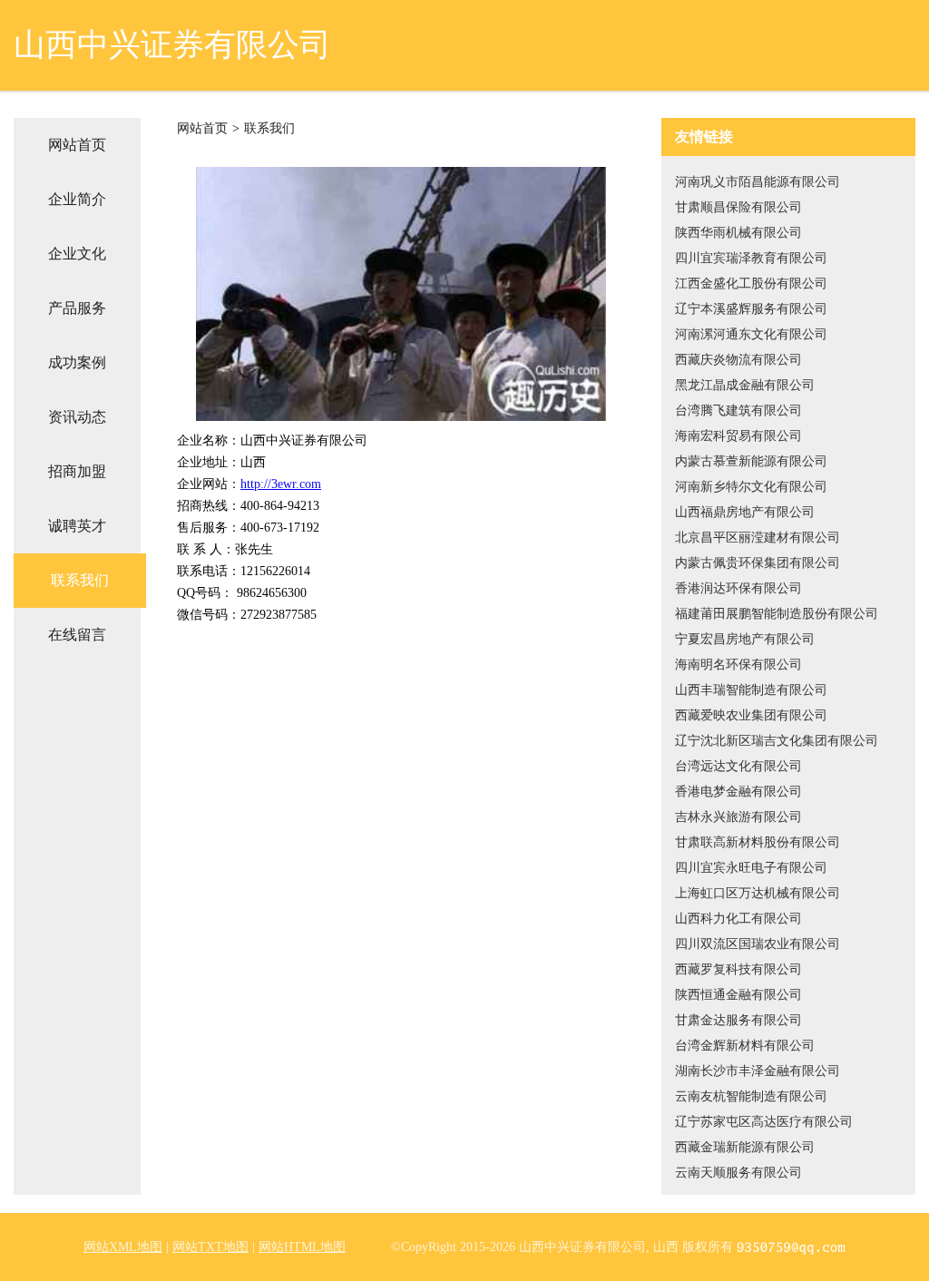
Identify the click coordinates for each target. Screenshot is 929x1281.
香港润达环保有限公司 (738, 588)
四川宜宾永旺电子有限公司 (751, 868)
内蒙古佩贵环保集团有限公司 (757, 563)
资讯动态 (77, 417)
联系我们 (80, 580)
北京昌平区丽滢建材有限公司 (757, 537)
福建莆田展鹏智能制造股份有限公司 (776, 614)
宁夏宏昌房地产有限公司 (745, 639)
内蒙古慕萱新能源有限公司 (751, 461)
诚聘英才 (77, 525)
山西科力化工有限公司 (738, 918)
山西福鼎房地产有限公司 (745, 512)
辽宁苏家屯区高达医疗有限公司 (764, 1122)
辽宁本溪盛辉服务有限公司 (751, 309)
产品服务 (77, 308)
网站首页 (77, 144)
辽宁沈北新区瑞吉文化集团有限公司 (776, 741)
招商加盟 (77, 471)
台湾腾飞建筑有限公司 (738, 410)
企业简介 (77, 199)
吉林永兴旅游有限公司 (738, 817)
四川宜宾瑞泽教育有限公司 (751, 258)
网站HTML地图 (302, 1247)
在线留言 (77, 634)
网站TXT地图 (210, 1247)
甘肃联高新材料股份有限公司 (757, 842)
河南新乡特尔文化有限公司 (751, 487)
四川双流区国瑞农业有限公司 (757, 944)
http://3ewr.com (280, 484)
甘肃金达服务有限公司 (738, 1020)
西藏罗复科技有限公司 (738, 969)
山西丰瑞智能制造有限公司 (751, 690)
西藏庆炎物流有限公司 (738, 360)
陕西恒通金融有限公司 (738, 995)
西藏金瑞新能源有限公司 (745, 1147)
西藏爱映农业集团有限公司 (751, 715)
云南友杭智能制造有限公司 (751, 1096)
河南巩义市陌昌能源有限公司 (757, 182)
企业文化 (77, 253)
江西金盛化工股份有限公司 (751, 283)
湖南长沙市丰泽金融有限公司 (757, 1071)
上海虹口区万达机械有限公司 (757, 893)
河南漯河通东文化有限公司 (751, 334)
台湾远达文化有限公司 (738, 766)
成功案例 (77, 362)
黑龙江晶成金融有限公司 (745, 385)
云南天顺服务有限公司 (738, 1172)
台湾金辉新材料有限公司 (745, 1045)
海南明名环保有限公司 (738, 664)
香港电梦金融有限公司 (738, 791)
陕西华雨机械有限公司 (738, 233)
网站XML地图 (122, 1247)
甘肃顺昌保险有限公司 (738, 207)
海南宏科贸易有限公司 (738, 436)
